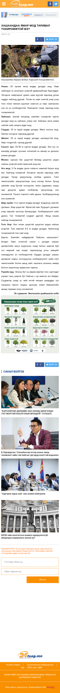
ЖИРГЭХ (52, 39)
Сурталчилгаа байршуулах (40, 664)
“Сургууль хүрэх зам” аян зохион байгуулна (23, 493)
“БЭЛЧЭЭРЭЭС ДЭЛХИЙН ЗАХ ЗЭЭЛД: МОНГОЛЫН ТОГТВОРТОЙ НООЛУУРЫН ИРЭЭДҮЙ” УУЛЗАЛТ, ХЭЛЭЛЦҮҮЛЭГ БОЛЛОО (27, 412)
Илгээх (42, 579)
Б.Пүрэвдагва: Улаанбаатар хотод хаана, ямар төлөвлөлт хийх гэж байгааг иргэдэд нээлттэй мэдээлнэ (29, 453)
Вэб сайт (32, 667)
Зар (22, 667)
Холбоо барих (13, 664)
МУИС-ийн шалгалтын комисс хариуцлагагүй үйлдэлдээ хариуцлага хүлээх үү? (24, 536)
